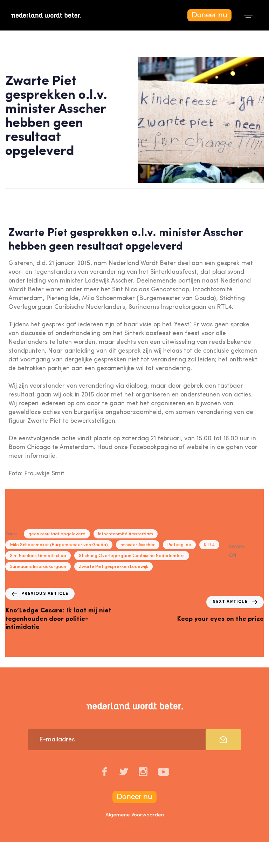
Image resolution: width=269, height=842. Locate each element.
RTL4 (209, 545)
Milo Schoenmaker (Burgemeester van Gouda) (59, 545)
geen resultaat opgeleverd (56, 534)
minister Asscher (137, 545)
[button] (248, 15)
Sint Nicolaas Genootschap (38, 556)
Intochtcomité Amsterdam (125, 534)
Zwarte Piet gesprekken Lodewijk (113, 566)
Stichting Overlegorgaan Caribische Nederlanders (132, 556)
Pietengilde (179, 545)
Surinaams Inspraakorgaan (38, 566)
